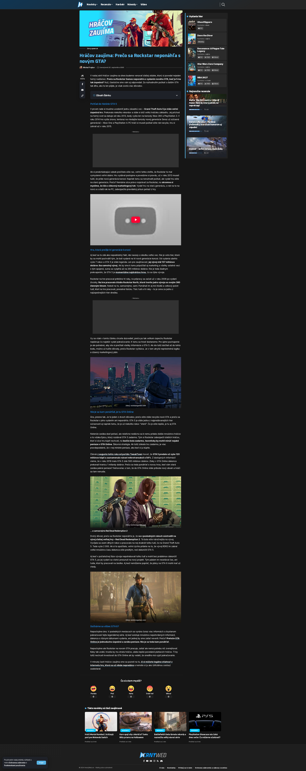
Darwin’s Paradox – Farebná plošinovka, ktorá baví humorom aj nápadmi (205, 125)
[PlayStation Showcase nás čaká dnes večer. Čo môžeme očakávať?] (205, 721)
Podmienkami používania (14, 765)
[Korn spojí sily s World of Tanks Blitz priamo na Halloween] (136, 721)
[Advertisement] (136, 150)
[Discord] (161, 761)
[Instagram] (154, 761)
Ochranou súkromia (17, 763)
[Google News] (151, 761)
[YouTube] (147, 761)
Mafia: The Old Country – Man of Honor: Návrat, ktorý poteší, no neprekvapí (204, 103)
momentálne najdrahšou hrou (131, 272)
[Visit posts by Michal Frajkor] (81, 67)
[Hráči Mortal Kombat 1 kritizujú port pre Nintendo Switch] (101, 721)
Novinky (90, 730)
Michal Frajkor (89, 67)
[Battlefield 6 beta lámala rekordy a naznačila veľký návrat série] (170, 721)
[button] (41, 763)
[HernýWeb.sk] (153, 755)
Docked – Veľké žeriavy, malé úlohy (206, 149)
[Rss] (157, 761)
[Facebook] (144, 761)
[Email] (82, 90)
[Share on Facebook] (82, 84)
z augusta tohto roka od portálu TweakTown (119, 454)
